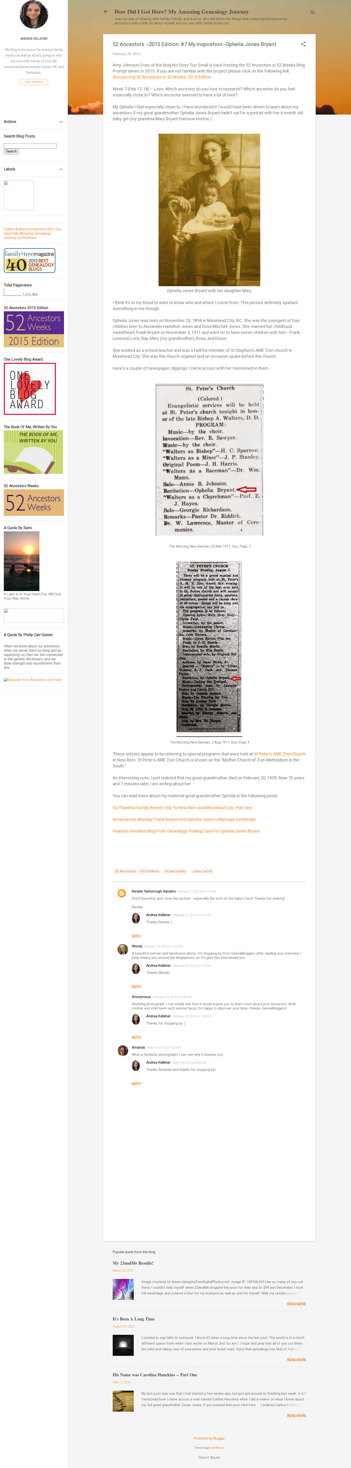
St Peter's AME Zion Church (280, 753)
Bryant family (175, 871)
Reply (136, 936)
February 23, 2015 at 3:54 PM (163, 946)
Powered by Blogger (209, 1438)
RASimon (220, 1447)
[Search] (313, 13)
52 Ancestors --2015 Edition (137, 871)
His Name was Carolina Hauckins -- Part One (155, 1375)
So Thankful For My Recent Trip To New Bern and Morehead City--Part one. (183, 807)
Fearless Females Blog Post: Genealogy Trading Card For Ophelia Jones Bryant (186, 831)
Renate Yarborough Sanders (154, 891)
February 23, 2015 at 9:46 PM (172, 997)
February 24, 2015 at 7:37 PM (192, 965)
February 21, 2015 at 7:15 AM (197, 891)
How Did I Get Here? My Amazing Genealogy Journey (182, 11)
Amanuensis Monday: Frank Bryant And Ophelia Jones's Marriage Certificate (184, 819)
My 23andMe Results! (133, 1263)
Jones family (202, 871)
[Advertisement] (209, 1196)
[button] (303, 44)
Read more (296, 1304)
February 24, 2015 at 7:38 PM (192, 1016)
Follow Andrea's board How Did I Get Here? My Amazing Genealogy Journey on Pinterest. (32, 233)
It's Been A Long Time (134, 1319)
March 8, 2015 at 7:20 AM (164, 1047)
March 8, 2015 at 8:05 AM (189, 1062)
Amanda (138, 1047)
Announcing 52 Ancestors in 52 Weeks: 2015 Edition (162, 76)
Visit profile (34, 82)
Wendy (137, 946)
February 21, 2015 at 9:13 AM (192, 915)
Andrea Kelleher (158, 915)
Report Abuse (209, 1457)
